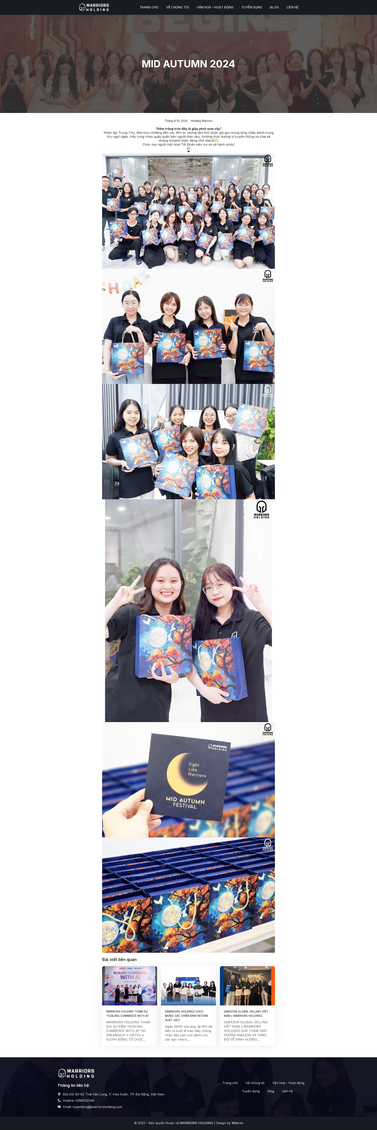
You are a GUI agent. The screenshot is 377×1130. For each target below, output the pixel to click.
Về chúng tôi (177, 7)
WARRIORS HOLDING (196, 1123)
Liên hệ (292, 7)
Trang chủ (149, 7)
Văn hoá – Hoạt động (215, 7)
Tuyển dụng (251, 7)
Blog (274, 7)
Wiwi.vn (237, 1123)
